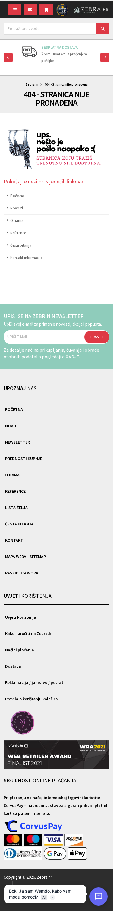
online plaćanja (40, 780)
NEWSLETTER (17, 442)
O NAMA (12, 475)
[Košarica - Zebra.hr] (46, 9)
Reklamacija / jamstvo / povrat (34, 682)
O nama (17, 220)
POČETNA (14, 409)
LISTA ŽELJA (16, 507)
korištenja (28, 595)
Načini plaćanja (19, 650)
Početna (17, 195)
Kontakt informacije (26, 257)
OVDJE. (72, 357)
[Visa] (54, 840)
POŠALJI (96, 336)
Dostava (13, 666)
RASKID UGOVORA (21, 573)
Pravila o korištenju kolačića (31, 699)
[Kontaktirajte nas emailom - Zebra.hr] (30, 9)
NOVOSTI (14, 426)
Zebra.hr (32, 84)
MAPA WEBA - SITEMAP (25, 556)
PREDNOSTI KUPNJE (23, 458)
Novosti (16, 208)
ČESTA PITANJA (19, 524)
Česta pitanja (20, 245)
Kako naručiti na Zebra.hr (29, 633)
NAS (20, 388)
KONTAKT (14, 540)
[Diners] (24, 854)
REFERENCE (15, 491)
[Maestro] (34, 840)
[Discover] (74, 840)
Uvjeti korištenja (20, 617)
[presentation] (8, 57)
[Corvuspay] (33, 826)
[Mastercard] (14, 840)
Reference (18, 232)
